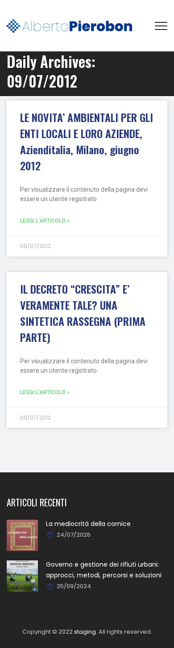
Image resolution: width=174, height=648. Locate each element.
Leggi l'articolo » (45, 221)
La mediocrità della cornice (88, 523)
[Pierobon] (69, 25)
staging (85, 631)
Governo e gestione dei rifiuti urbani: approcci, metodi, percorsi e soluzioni (104, 570)
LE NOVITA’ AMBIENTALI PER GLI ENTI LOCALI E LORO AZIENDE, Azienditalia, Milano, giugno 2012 (86, 141)
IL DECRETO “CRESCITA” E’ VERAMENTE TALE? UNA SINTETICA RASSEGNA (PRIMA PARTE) (82, 313)
